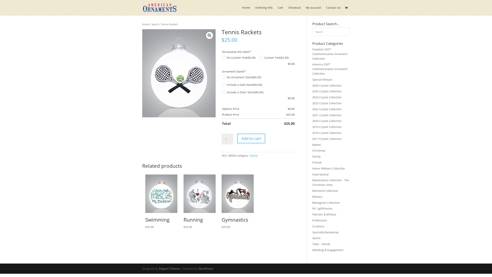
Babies (316, 145)
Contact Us (333, 7)
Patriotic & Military (324, 214)
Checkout (294, 7)
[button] (209, 35)
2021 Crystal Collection (327, 115)
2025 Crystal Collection (327, 91)
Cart (280, 7)
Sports (155, 24)
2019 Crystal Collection (327, 127)
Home (246, 7)
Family (316, 156)
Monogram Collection (326, 202)
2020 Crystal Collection (327, 121)
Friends (317, 162)
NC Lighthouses (322, 208)
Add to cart (251, 138)
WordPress (206, 268)
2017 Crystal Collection (327, 139)
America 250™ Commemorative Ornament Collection (329, 69)
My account (313, 7)
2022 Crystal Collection (327, 109)
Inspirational (320, 174)
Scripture (318, 226)
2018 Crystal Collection (327, 133)
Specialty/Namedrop (325, 232)
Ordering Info (264, 7)
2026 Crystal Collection (327, 85)
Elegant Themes (169, 268)
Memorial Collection (325, 191)
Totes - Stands (321, 244)
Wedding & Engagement (327, 250)
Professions (319, 220)
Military (317, 197)
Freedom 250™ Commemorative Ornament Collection (329, 54)
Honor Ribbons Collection (328, 168)
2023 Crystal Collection (327, 103)
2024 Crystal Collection (327, 97)
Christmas (318, 150)
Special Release (322, 79)
